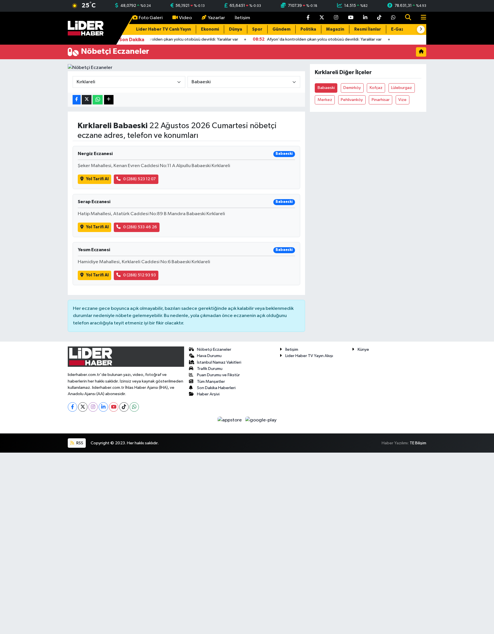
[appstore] (230, 420)
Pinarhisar (381, 100)
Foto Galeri (151, 17)
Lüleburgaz (401, 88)
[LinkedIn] (103, 407)
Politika (308, 29)
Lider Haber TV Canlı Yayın (163, 29)
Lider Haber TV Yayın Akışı (309, 356)
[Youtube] (113, 407)
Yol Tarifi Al (97, 179)
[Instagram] (93, 407)
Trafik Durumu (209, 368)
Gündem (281, 29)
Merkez (325, 100)
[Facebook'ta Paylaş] (77, 99)
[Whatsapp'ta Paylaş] (98, 99)
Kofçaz (376, 88)
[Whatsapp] (134, 407)
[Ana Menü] (421, 18)
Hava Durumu (209, 356)
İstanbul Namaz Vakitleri (219, 362)
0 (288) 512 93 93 (139, 275)
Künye (363, 349)
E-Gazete (401, 29)
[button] (421, 29)
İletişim (242, 17)
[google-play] (261, 420)
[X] (82, 407)
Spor (257, 29)
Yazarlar (216, 17)
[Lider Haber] (85, 27)
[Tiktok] (124, 407)
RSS (79, 443)
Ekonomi (210, 29)
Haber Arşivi (208, 394)
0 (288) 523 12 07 (139, 179)
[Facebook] (72, 407)
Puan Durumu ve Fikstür (218, 375)
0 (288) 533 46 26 (140, 227)
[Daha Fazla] (108, 99)
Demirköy (352, 88)
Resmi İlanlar (367, 29)
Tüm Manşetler (211, 381)
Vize (402, 100)
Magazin (335, 29)
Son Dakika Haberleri (216, 388)
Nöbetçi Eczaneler (214, 349)
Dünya (235, 29)
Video (185, 17)
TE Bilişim (418, 443)
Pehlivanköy (352, 100)
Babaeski (326, 88)
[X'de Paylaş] (86, 99)
